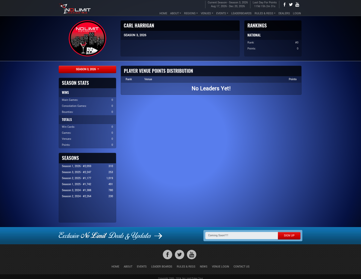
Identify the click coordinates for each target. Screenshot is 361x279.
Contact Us (242, 267)
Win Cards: (68, 127)
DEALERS (284, 13)
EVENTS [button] (221, 13)
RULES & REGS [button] (264, 13)
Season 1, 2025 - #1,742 (76, 184)
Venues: (67, 139)
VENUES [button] (206, 13)
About (128, 267)
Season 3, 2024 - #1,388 (76, 190)
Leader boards (161, 267)
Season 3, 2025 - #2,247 (76, 172)
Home (115, 267)
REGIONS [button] (190, 13)
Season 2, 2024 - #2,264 (76, 196)
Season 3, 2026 (86, 69)
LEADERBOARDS (241, 13)
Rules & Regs (186, 267)
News (203, 267)
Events (142, 267)
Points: (66, 145)
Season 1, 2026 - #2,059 (76, 166)
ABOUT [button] (174, 13)
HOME (163, 13)
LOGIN (297, 13)
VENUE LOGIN (220, 267)
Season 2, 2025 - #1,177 (76, 178)
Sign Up (289, 236)
